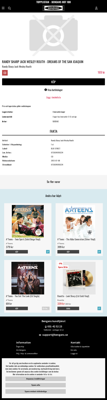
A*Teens (9, 243)
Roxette (60, 300)
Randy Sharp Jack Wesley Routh (16, 66)
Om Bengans (21, 350)
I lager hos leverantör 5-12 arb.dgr (65, 116)
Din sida (74, 350)
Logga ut (74, 353)
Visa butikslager (55, 90)
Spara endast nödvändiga (36, 391)
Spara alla (35, 385)
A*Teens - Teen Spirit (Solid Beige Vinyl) (23, 239)
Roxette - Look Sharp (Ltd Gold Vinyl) (73, 296)
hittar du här (47, 374)
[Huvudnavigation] (3, 8)
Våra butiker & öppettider (80, 346)
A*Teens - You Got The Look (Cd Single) (22, 296)
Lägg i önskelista (53, 97)
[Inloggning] (96, 8)
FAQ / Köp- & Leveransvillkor (27, 353)
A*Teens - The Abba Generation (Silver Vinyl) (76, 239)
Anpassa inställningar (35, 379)
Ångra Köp (20, 346)
